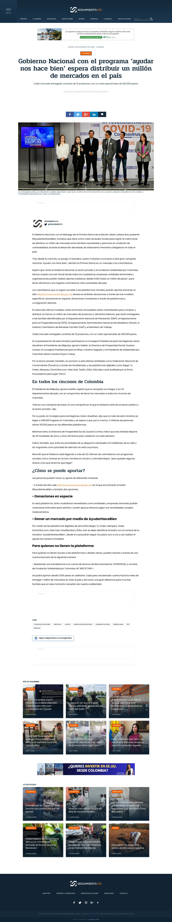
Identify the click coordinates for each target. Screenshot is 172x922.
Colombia (86, 53)
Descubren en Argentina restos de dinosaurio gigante (128, 846)
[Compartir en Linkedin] (94, 114)
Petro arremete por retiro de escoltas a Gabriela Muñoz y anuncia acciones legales (128, 742)
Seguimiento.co (51, 221)
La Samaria (37, 19)
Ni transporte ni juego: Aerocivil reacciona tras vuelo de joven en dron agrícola (85, 742)
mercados (57, 624)
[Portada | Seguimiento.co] (86, 9)
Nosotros (46, 893)
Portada (23, 19)
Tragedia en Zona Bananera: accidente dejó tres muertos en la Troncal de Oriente (85, 845)
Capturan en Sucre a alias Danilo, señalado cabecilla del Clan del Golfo (86, 706)
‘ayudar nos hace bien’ (42, 624)
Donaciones (109, 893)
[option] (86, 158)
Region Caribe (67, 19)
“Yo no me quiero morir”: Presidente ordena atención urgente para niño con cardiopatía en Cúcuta (41, 704)
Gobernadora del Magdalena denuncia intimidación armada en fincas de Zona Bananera (42, 843)
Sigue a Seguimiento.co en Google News (55, 638)
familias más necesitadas (83, 624)
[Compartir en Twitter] (78, 114)
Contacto (124, 893)
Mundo (82, 19)
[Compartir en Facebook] (70, 114)
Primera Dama (118, 624)
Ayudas (67, 624)
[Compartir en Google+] (86, 114)
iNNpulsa (37, 628)
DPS (128, 624)
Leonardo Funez (93, 920)
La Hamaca (108, 19)
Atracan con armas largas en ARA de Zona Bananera (85, 810)
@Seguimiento (55, 224)
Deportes (94, 19)
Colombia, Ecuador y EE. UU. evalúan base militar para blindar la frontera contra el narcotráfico (41, 740)
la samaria (31, 791)
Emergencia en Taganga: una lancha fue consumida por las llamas (43, 808)
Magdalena (51, 19)
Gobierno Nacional (103, 624)
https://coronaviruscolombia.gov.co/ (54, 294)
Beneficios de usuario (89, 893)
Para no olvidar (124, 19)
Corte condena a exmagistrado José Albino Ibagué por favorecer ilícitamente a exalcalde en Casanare (127, 703)
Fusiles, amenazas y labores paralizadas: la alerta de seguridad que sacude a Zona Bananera (129, 807)
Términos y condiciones (65, 893)
